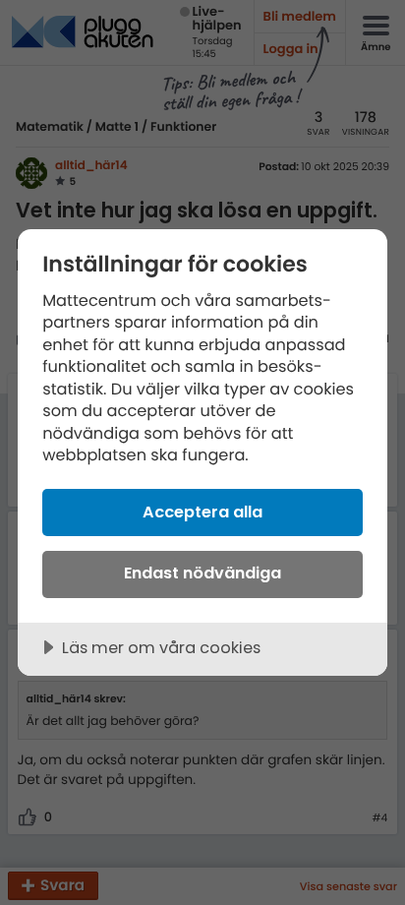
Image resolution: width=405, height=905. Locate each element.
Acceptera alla (202, 512)
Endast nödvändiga (202, 573)
